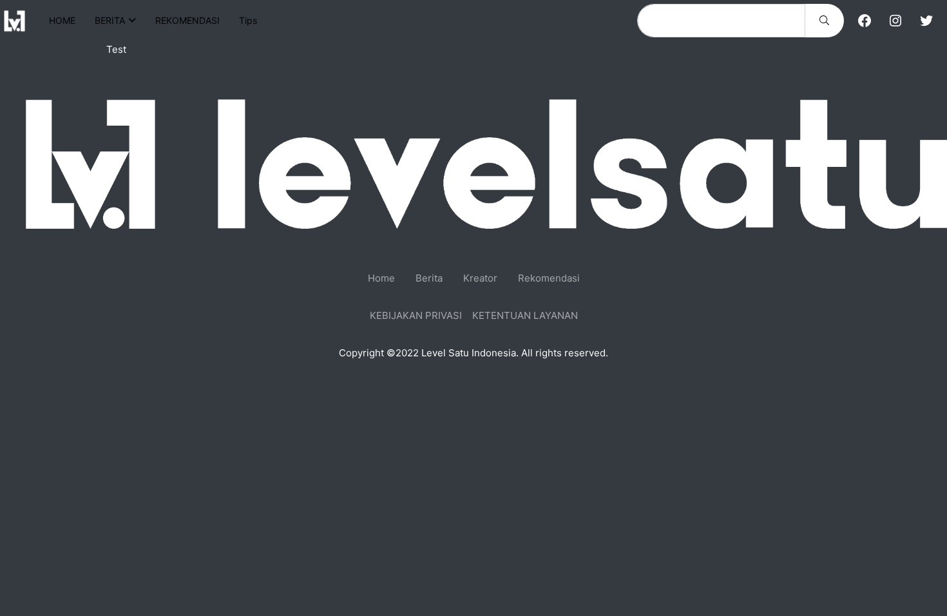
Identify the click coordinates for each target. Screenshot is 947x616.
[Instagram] (895, 20)
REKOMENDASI (187, 20)
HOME (62, 20)
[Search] (824, 20)
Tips (248, 20)
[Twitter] (926, 20)
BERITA (110, 20)
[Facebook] (864, 20)
